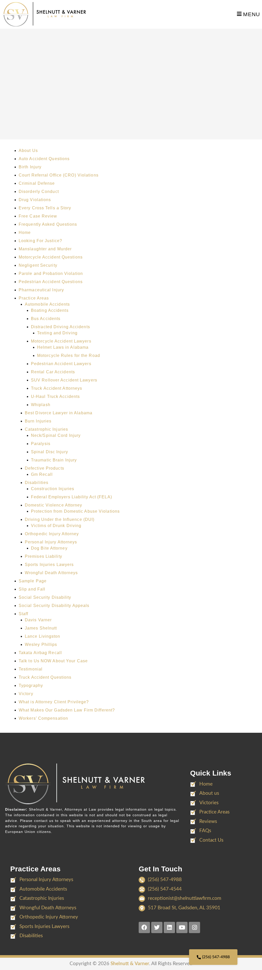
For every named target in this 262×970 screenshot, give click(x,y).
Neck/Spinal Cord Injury (56, 435)
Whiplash (40, 405)
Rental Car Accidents (53, 372)
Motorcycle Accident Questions (51, 257)
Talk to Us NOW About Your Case (53, 661)
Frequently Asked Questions (48, 224)
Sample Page (33, 581)
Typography (31, 685)
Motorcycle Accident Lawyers (61, 341)
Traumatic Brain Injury (54, 460)
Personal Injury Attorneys (51, 542)
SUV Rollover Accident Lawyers (64, 380)
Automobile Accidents (47, 304)
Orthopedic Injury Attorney (52, 534)
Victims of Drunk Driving (56, 525)
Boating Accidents (50, 310)
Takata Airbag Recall (40, 653)
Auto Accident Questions (44, 159)
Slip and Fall (32, 589)
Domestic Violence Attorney (53, 505)
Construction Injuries (52, 489)
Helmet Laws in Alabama (63, 347)
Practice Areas (34, 298)
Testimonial (30, 669)
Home (25, 232)
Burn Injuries (38, 421)
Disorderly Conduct (39, 191)
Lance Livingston (42, 636)
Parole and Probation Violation (51, 273)
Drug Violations (35, 200)
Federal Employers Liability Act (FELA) (71, 497)
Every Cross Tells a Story (45, 208)
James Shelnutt (41, 628)
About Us (28, 150)
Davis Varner (38, 620)
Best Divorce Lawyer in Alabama (58, 413)
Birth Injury (30, 167)
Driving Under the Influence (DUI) (59, 519)
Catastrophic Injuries (46, 429)
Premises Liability (43, 556)
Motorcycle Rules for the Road (68, 355)
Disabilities (36, 482)
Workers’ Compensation (43, 718)
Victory (26, 694)
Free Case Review (38, 216)
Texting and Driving (57, 333)
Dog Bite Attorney (49, 548)
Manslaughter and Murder (45, 249)
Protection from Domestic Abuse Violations (75, 511)
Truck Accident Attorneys (56, 388)
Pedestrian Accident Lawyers (61, 364)
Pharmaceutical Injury (41, 290)
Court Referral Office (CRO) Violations (59, 175)
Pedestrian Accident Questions (51, 282)
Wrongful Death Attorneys (51, 573)
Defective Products (44, 468)
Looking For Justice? (40, 241)
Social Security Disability (45, 597)
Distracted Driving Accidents (60, 327)
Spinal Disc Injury (49, 452)
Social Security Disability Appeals (54, 605)
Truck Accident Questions (45, 677)
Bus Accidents (45, 318)
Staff (23, 614)
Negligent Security (38, 265)
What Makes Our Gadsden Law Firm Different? (67, 710)
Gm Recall (42, 474)
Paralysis (40, 443)
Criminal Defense (37, 183)
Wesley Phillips (41, 644)
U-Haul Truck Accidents (55, 396)
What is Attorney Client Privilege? (54, 702)
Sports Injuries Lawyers (49, 564)
